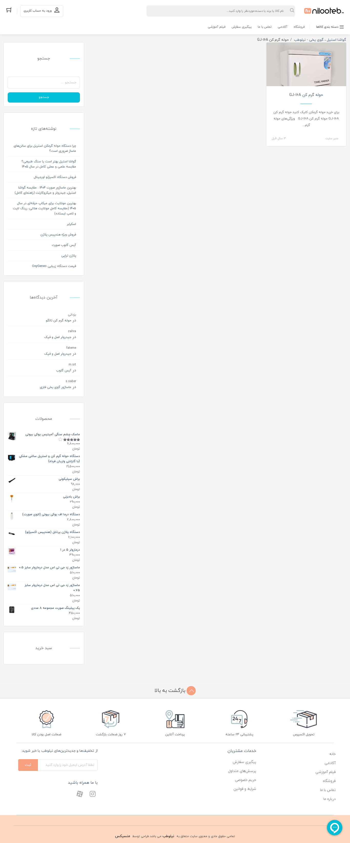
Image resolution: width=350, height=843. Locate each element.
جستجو (44, 97)
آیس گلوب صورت (64, 245)
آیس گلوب (63, 370)
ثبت (28, 764)
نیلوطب (168, 836)
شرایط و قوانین (244, 789)
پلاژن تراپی (68, 255)
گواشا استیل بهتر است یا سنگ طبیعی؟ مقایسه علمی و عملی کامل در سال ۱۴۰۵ (49, 164)
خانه (332, 754)
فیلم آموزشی (216, 27)
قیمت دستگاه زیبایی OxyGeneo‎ (54, 266)
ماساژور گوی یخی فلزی (55, 387)
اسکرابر (71, 224)
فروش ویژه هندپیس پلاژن (58, 234)
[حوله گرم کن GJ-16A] (306, 68)
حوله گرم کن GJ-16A (306, 95)
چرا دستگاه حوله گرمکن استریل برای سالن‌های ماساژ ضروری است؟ (45, 148)
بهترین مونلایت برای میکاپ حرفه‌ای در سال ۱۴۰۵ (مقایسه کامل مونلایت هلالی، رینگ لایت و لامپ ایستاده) (44, 208)
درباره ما (329, 799)
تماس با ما (265, 27)
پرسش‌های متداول (242, 771)
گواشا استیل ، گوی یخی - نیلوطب (320, 39)
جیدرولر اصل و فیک (57, 337)
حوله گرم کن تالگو (58, 320)
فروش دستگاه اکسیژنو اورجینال (55, 177)
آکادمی (282, 27)
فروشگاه (299, 27)
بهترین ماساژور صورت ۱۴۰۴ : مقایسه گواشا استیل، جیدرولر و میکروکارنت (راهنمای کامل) (45, 190)
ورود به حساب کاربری (38, 11)
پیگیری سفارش (242, 27)
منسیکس (122, 836)
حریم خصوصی (245, 780)
